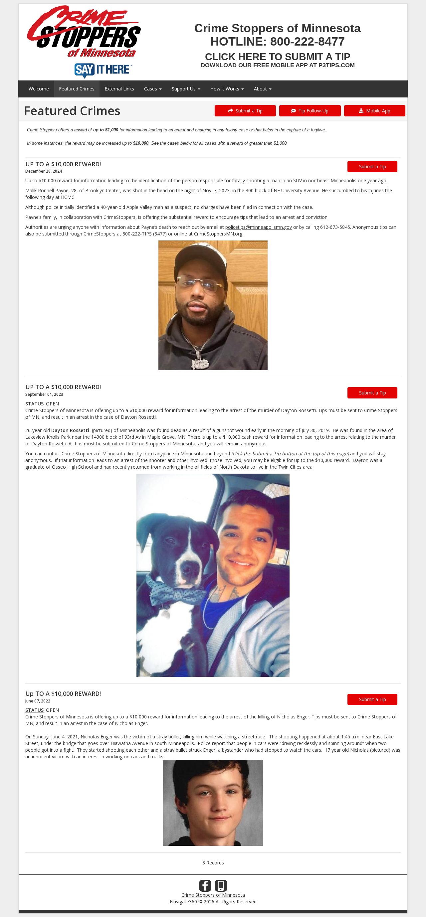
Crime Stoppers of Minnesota (213, 895)
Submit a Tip (248, 110)
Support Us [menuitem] (184, 88)
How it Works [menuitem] (225, 88)
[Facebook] (205, 887)
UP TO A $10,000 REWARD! (63, 164)
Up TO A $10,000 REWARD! (63, 693)
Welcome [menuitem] (39, 88)
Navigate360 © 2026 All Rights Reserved (213, 901)
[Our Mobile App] (221, 887)
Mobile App (376, 110)
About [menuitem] (261, 88)
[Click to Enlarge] (213, 305)
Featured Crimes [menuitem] (77, 88)
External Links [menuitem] (119, 88)
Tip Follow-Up (312, 110)
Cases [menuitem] (151, 88)
